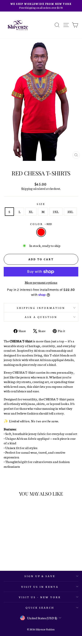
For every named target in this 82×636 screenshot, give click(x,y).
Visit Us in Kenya (40, 586)
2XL (56, 211)
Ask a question (41, 317)
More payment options (41, 282)
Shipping (26, 188)
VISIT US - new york (40, 597)
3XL (70, 211)
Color (41, 224)
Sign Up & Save (40, 576)
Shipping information (41, 308)
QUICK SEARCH (40, 607)
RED (41, 232)
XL (31, 211)
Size (41, 204)
